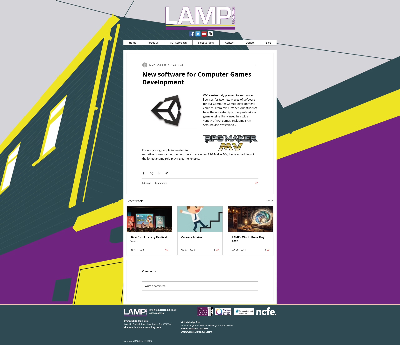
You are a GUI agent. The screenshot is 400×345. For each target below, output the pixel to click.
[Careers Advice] (200, 219)
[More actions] (256, 65)
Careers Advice (191, 237)
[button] (153, 42)
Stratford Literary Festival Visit (148, 239)
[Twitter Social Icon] (197, 33)
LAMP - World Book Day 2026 (248, 239)
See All (269, 200)
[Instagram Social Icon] (210, 33)
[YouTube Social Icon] (204, 33)
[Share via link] (166, 173)
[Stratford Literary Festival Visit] (149, 219)
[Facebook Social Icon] (191, 33)
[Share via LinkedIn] (159, 173)
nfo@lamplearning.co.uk (163, 309)
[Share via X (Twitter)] (151, 173)
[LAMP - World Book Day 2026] (250, 219)
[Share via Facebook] (143, 173)
